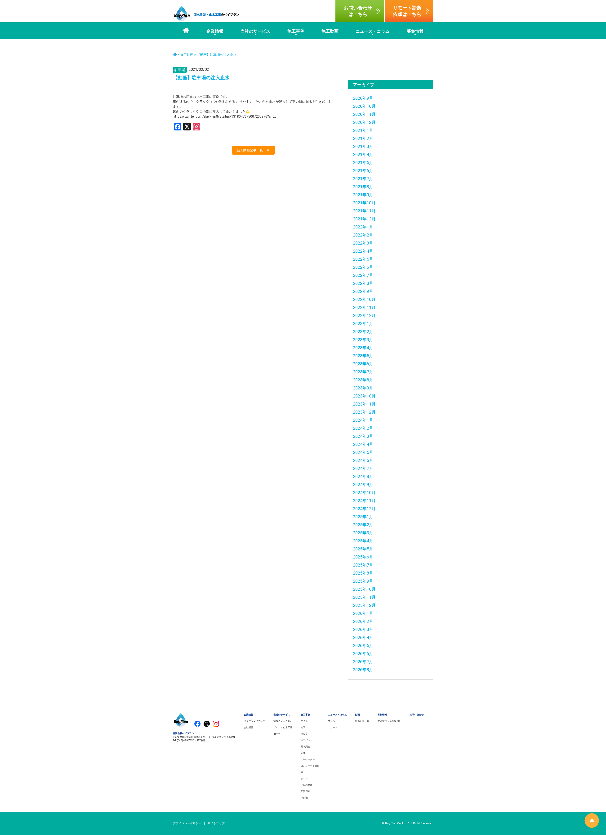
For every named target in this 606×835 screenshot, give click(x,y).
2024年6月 (363, 460)
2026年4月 (363, 637)
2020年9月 (363, 98)
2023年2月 (363, 331)
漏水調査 (305, 746)
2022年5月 (363, 259)
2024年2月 (363, 428)
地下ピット (306, 740)
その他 (304, 797)
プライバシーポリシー (187, 823)
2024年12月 (364, 508)
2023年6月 (363, 363)
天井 (303, 753)
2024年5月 (363, 452)
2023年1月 (363, 323)
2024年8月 (363, 476)
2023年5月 (363, 355)
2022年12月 (364, 315)
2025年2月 (363, 524)
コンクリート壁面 (310, 765)
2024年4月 (363, 444)
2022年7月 (363, 275)
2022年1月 (363, 226)
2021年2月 (363, 138)
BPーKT (277, 733)
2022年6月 (363, 267)
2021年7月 (363, 178)
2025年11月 (364, 597)
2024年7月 (363, 468)
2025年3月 (363, 532)
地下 (303, 727)
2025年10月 (364, 589)
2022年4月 (363, 251)
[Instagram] (196, 127)
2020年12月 (364, 122)
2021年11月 (364, 210)
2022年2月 (363, 234)
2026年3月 (363, 629)
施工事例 (305, 714)
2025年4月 (363, 540)
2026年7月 (363, 661)
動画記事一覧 (362, 721)
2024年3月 (363, 436)
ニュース (332, 727)
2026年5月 (363, 645)
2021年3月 (363, 146)
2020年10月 (364, 106)
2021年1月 (363, 130)
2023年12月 (364, 412)
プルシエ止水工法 (282, 727)
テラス (304, 778)
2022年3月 (363, 243)
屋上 (303, 772)
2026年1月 (363, 613)
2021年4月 (363, 154)
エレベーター (308, 759)
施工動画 (186, 55)
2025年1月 (363, 516)
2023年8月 (363, 379)
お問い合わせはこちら (358, 11)
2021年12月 (364, 218)
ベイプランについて (254, 721)
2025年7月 (363, 565)
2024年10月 (364, 492)
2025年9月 (363, 581)
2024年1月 (363, 420)
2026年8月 (363, 669)
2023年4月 (363, 347)
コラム (331, 721)
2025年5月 (363, 548)
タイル (304, 721)
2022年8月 (363, 283)
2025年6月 (363, 556)
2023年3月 (363, 339)
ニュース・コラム (337, 714)
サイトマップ (216, 823)
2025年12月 (364, 605)
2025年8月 (363, 573)
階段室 (304, 733)
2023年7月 (363, 371)
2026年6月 (363, 653)
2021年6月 (363, 170)
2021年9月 (363, 194)
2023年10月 (364, 395)
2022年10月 (364, 299)
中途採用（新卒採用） (389, 721)
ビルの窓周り (308, 785)
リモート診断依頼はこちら (407, 11)
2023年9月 (363, 387)
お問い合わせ (417, 714)
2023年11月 (364, 404)
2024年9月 (363, 484)
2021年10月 (364, 202)
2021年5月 (363, 162)
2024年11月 (364, 500)
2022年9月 (363, 291)
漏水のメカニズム (282, 721)
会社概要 (248, 727)
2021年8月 (363, 186)
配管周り (305, 791)
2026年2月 (363, 621)
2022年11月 (364, 307)
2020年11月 (364, 114)
